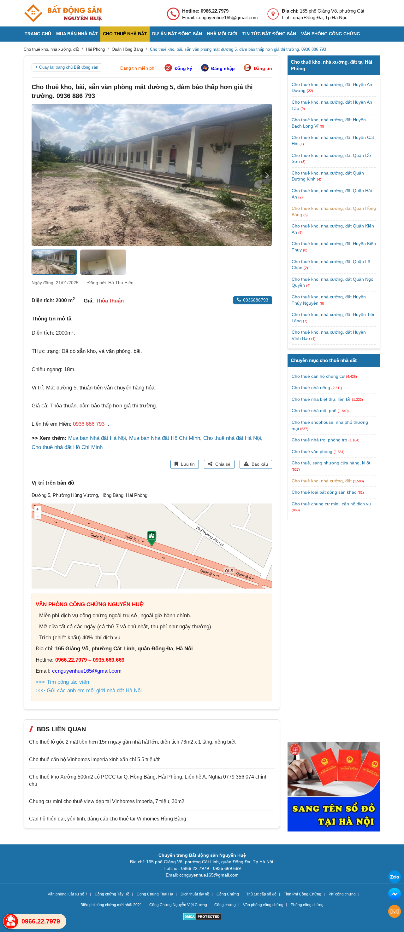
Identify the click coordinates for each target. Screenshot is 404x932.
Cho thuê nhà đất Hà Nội (232, 438)
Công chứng (225, 905)
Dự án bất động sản (177, 33)
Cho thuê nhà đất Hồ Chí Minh (67, 447)
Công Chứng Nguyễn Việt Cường (178, 905)
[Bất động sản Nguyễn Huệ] (63, 13)
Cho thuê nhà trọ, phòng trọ (319, 439)
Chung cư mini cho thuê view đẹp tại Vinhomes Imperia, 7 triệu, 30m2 (106, 801)
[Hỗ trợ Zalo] (394, 878)
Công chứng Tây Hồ (112, 894)
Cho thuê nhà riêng (311, 387)
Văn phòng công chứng (330, 33)
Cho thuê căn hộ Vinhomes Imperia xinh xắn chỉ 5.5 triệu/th (95, 759)
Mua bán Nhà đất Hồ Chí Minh (164, 438)
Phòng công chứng (307, 905)
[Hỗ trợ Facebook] (394, 895)
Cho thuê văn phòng (312, 451)
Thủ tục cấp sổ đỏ (261, 894)
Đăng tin (263, 68)
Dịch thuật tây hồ (195, 894)
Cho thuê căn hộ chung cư (318, 376)
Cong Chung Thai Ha (155, 894)
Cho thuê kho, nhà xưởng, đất (322, 480)
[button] (267, 175)
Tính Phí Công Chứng (302, 894)
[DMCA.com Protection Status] (202, 917)
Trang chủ (38, 33)
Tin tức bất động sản (269, 33)
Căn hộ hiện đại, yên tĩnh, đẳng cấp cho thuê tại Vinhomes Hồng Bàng (107, 818)
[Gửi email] (394, 912)
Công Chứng (228, 894)
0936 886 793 (88, 424)
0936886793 (255, 299)
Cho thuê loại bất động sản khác (324, 492)
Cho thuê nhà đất (125, 33)
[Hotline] (10, 921)
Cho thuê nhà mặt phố (314, 410)
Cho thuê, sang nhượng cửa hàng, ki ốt (331, 462)
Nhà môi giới (222, 33)
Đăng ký (183, 68)
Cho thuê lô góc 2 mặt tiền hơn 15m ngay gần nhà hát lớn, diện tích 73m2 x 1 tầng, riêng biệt (132, 742)
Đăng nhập (223, 68)
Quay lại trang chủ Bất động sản (68, 67)
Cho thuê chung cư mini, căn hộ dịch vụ (331, 503)
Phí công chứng (342, 894)
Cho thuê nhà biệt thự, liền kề (321, 399)
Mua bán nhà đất (77, 33)
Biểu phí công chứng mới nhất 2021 (111, 905)
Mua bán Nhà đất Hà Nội (97, 438)
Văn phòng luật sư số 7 (67, 894)
